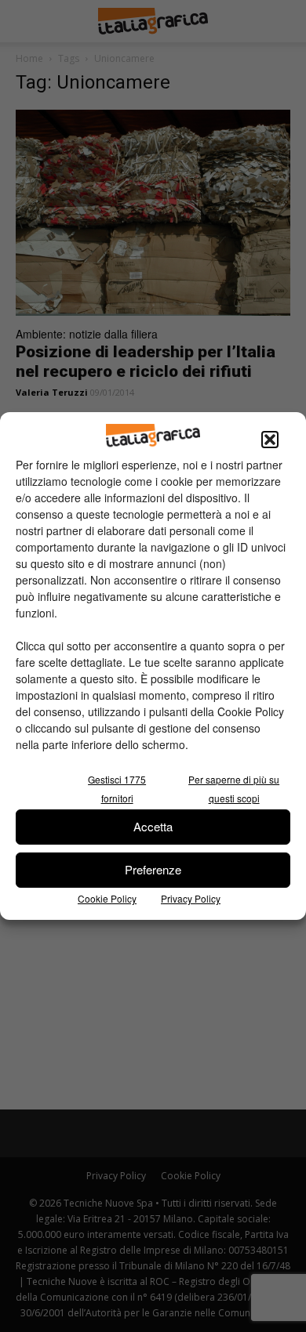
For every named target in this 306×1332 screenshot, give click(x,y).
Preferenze (153, 869)
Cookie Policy (107, 898)
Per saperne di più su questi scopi (233, 789)
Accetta (153, 826)
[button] (270, 439)
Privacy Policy (190, 898)
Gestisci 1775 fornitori (117, 789)
